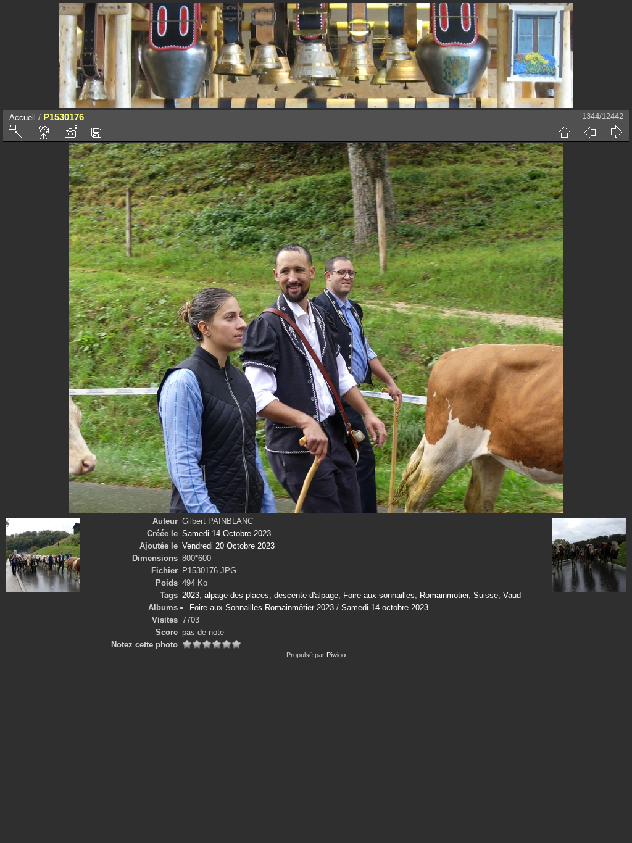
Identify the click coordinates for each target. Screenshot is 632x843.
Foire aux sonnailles (379, 595)
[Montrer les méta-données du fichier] (70, 132)
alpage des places (236, 595)
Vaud (512, 595)
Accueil (22, 117)
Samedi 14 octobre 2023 (384, 607)
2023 (190, 595)
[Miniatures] (564, 132)
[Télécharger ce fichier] (96, 132)
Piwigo (336, 654)
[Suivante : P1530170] (616, 132)
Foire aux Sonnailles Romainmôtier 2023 (261, 607)
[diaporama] (44, 132)
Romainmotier (444, 595)
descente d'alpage (306, 595)
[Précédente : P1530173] (590, 132)
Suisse (485, 595)
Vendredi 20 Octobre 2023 (228, 545)
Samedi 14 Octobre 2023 (226, 533)
